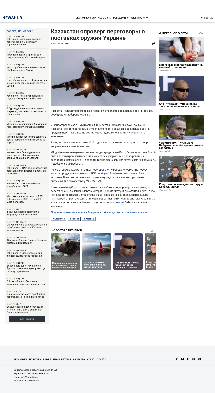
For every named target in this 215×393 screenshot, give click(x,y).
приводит (118, 202)
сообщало (103, 173)
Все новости (27, 319)
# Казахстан (59, 219)
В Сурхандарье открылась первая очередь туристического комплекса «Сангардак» (26, 111)
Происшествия (120, 18)
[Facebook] (188, 359)
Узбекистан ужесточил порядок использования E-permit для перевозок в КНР (24, 42)
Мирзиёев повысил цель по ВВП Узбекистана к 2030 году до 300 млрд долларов (25, 199)
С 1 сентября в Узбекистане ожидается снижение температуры (26, 283)
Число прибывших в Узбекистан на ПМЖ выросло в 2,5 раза (26, 69)
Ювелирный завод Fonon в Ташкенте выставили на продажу (27, 241)
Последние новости (20, 31)
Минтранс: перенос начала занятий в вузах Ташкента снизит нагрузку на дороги (26, 139)
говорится (137, 132)
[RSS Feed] (199, 359)
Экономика (82, 18)
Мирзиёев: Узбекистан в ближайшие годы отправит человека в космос (27, 125)
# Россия (74, 219)
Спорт (147, 18)
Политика (96, 18)
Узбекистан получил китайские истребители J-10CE (24, 185)
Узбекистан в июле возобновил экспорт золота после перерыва (24, 254)
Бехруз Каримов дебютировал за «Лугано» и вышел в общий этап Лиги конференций (25, 309)
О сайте (101, 359)
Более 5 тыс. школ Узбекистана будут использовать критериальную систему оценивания (26, 268)
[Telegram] (177, 359)
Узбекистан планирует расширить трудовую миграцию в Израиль (25, 97)
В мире (107, 18)
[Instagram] (182, 359)
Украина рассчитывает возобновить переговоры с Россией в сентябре (26, 295)
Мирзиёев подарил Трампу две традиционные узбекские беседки (26, 56)
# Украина (89, 219)
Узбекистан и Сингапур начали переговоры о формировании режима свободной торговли (23, 155)
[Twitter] (194, 359)
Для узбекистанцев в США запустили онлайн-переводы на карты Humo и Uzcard (27, 83)
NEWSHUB (12, 17)
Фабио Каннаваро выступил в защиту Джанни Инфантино (23, 213)
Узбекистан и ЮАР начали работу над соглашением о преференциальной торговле (27, 171)
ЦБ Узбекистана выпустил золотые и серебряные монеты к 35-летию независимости (27, 227)
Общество (136, 18)
